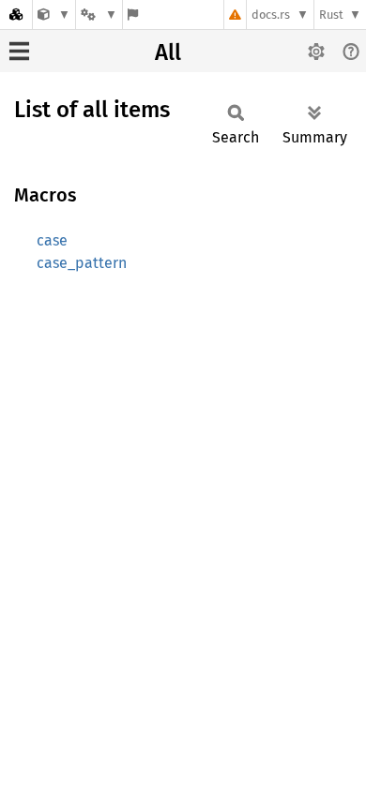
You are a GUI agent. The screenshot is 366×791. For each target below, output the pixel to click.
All (168, 52)
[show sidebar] (19, 51)
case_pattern (82, 263)
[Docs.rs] (16, 14)
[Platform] (98, 14)
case (52, 240)
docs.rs (271, 14)
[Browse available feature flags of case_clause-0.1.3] (133, 14)
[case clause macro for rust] (54, 14)
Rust (331, 14)
